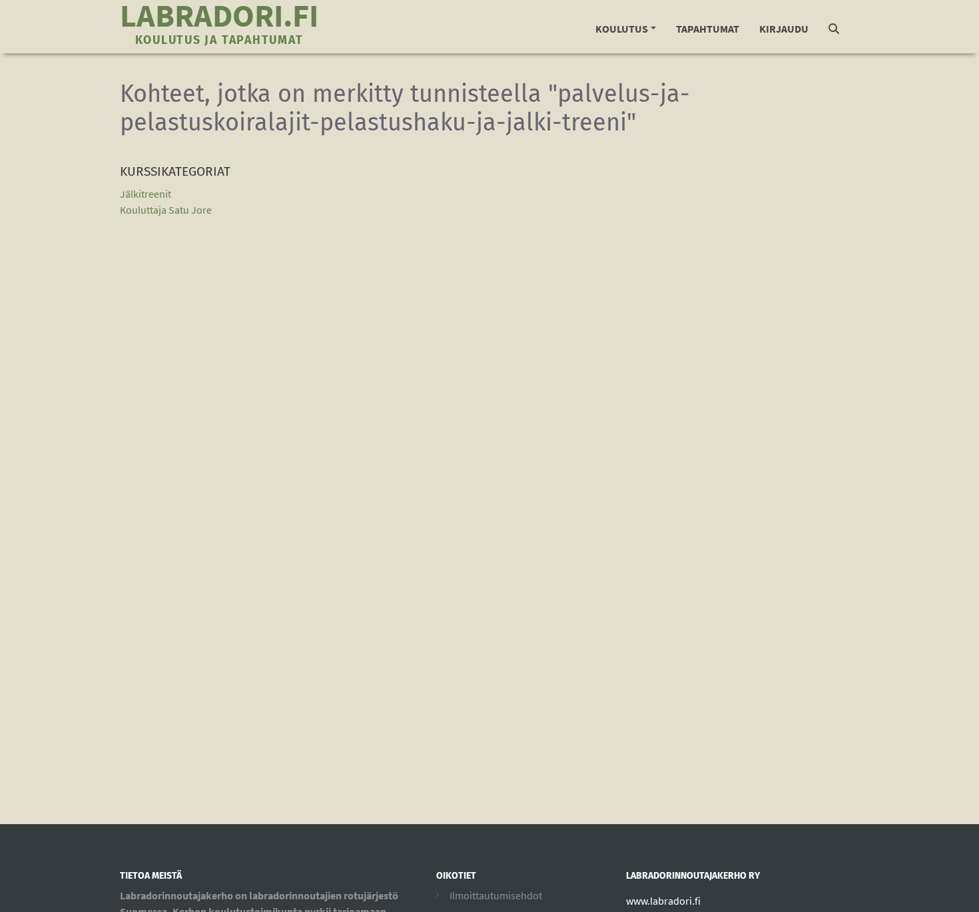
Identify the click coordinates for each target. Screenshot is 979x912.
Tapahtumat (707, 28)
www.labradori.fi (663, 900)
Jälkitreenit (145, 193)
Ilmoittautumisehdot (496, 895)
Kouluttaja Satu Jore (166, 209)
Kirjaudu (784, 28)
